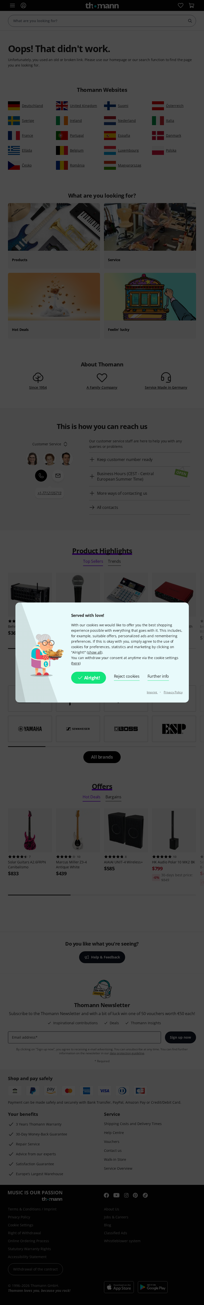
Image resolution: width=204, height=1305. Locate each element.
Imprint (152, 692)
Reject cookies (127, 676)
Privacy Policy (173, 692)
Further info (158, 676)
